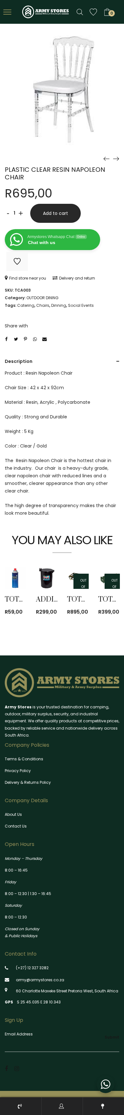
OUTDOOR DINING (42, 297)
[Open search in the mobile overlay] (80, 12)
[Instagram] (16, 1069)
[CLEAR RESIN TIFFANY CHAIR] (116, 158)
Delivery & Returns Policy (28, 782)
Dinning (58, 305)
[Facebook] (6, 1069)
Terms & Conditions (24, 759)
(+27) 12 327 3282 (32, 967)
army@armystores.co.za (40, 980)
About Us (13, 814)
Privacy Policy (18, 770)
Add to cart (55, 213)
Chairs (42, 305)
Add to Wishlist (17, 261)
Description (18, 361)
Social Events (81, 305)
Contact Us (16, 826)
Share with (16, 326)
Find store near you (27, 278)
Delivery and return (77, 278)
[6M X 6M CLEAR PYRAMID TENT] (106, 158)
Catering (25, 305)
